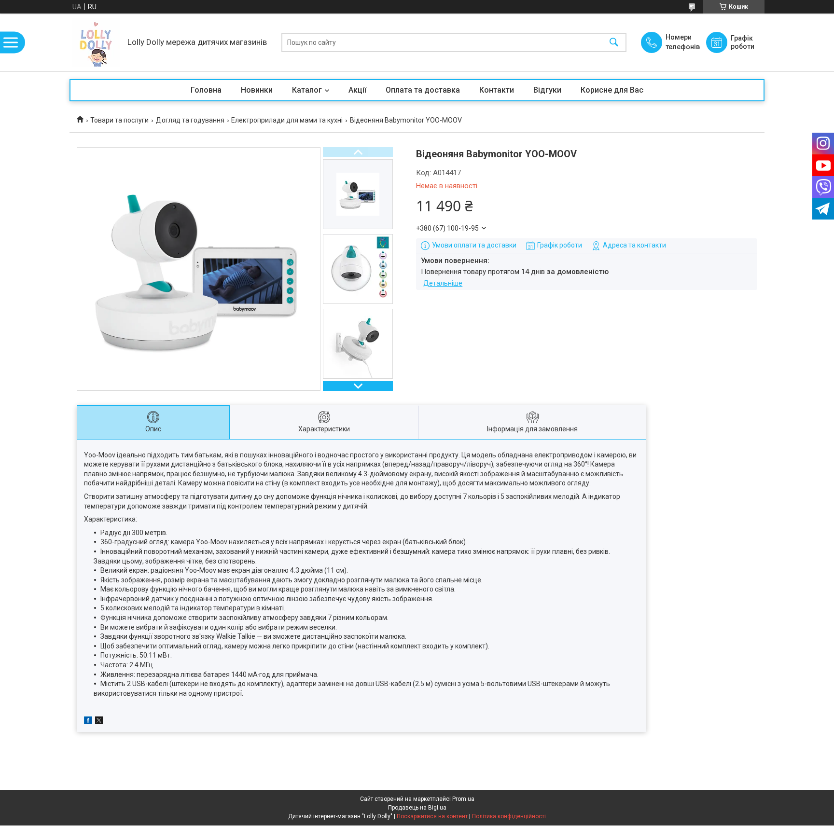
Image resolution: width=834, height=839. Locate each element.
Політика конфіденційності (509, 816)
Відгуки (547, 90)
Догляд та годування (190, 120)
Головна (206, 90)
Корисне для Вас (612, 90)
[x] (99, 722)
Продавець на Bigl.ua (417, 807)
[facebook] (88, 722)
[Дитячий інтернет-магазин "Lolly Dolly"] (96, 42)
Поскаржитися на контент (432, 816)
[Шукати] (614, 43)
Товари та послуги (119, 120)
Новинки (257, 90)
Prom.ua (463, 799)
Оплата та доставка (423, 90)
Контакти (496, 90)
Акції (357, 90)
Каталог (307, 90)
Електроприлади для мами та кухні (287, 120)
